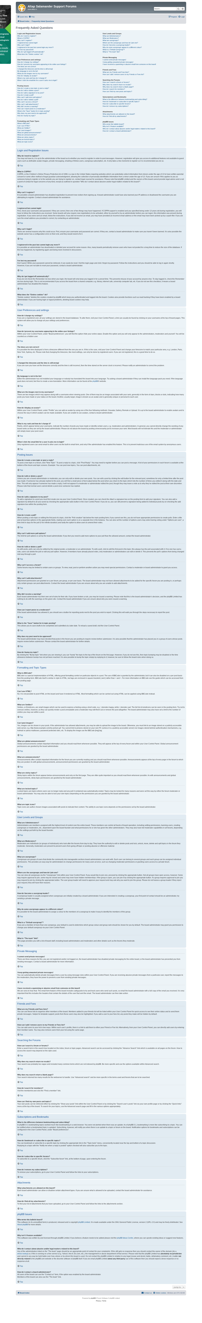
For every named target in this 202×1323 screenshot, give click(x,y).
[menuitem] (32, 17)
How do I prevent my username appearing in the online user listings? (41, 64)
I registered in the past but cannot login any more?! (35, 47)
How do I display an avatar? (27, 76)
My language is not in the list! (27, 71)
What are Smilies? (23, 128)
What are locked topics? (26, 139)
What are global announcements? (29, 132)
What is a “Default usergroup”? (114, 49)
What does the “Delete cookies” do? (30, 54)
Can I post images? (24, 130)
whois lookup (22, 1254)
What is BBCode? (23, 123)
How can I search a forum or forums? (116, 82)
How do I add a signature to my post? (30, 93)
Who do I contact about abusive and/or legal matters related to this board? (129, 129)
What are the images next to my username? (33, 73)
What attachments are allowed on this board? (119, 114)
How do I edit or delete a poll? (27, 100)
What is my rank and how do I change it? (31, 78)
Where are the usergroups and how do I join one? (120, 43)
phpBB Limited (84, 1222)
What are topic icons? (25, 142)
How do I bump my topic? (26, 116)
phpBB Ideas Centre (125, 1238)
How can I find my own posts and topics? (117, 91)
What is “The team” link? (111, 52)
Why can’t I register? (24, 40)
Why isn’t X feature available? (113, 126)
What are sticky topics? (25, 137)
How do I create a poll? (25, 95)
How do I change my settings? (28, 62)
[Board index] (22, 7)
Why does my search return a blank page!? (118, 87)
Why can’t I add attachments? (28, 104)
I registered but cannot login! (27, 43)
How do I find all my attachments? (115, 116)
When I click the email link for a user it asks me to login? (37, 80)
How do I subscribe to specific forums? (117, 104)
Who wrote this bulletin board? (113, 124)
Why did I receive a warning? (27, 106)
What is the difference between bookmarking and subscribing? (125, 99)
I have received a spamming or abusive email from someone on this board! (129, 64)
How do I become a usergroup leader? (116, 45)
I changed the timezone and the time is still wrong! (35, 69)
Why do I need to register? (26, 36)
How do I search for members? (114, 89)
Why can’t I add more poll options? (29, 97)
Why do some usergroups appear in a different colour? (122, 47)
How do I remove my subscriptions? (116, 106)
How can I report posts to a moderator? (31, 109)
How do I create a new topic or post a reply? (33, 88)
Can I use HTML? (23, 126)
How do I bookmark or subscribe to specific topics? (121, 101)
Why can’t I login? (23, 45)
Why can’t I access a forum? (27, 102)
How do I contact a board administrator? (117, 131)
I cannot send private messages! (114, 60)
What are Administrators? (112, 36)
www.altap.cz (32, 9)
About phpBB (22, 1225)
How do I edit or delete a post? (28, 90)
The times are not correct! (26, 66)
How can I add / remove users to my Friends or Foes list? (123, 74)
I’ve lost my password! (25, 49)
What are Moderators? (111, 38)
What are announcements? (27, 135)
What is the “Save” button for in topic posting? (33, 111)
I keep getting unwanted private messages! (118, 62)
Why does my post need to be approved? (32, 113)
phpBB (95, 381)
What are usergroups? (111, 40)
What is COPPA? (23, 38)
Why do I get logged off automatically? (30, 52)
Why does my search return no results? (117, 85)
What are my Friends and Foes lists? (116, 72)
